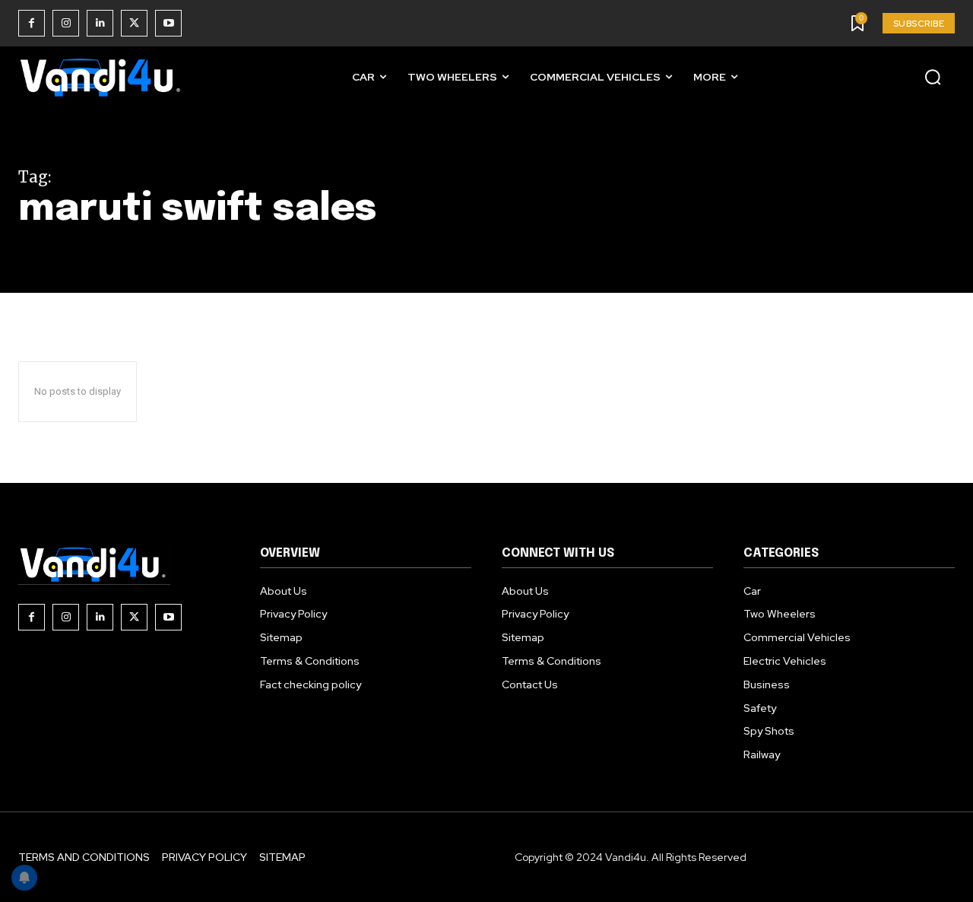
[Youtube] (168, 23)
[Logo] (101, 77)
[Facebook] (31, 23)
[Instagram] (65, 23)
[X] (134, 23)
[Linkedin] (100, 23)
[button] (933, 77)
